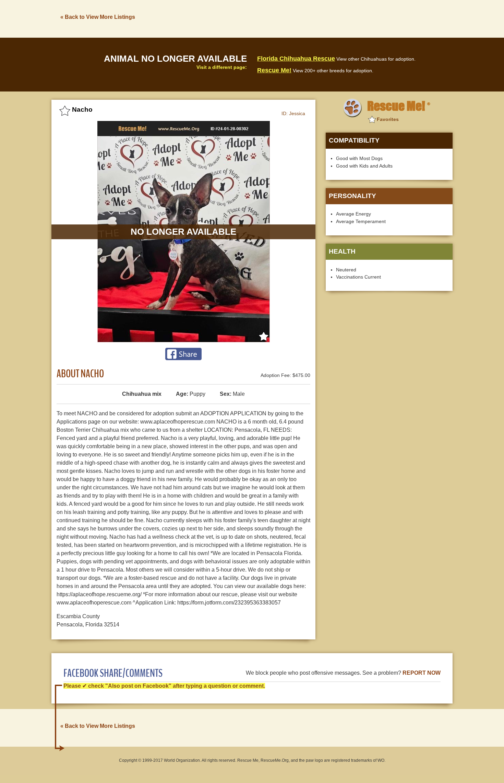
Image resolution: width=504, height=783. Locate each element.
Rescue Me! (274, 70)
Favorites (388, 119)
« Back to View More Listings (97, 17)
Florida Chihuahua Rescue (296, 58)
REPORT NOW (422, 673)
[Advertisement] (328, 18)
